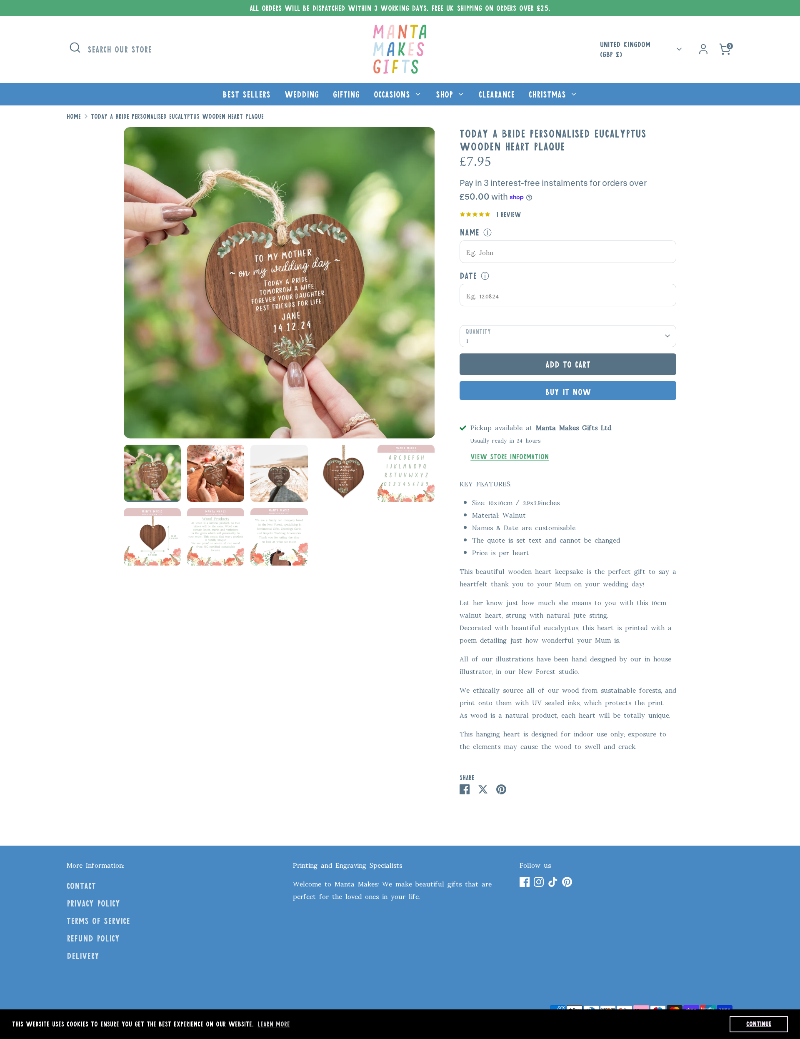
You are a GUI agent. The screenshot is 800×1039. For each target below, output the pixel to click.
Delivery (83, 956)
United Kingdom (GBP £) (625, 49)
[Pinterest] (567, 882)
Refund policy (93, 938)
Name (469, 232)
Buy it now (568, 392)
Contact (81, 886)
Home (74, 116)
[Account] (703, 49)
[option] (279, 286)
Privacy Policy (93, 903)
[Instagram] (539, 882)
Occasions (393, 94)
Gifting (346, 94)
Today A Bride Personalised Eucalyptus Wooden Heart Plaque (177, 116)
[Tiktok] (553, 882)
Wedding (302, 94)
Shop (446, 94)
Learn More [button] (274, 1024)
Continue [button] (758, 1023)
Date (468, 275)
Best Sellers (246, 94)
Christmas (549, 94)
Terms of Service (98, 921)
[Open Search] (75, 47)
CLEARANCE (497, 94)
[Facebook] (525, 882)
